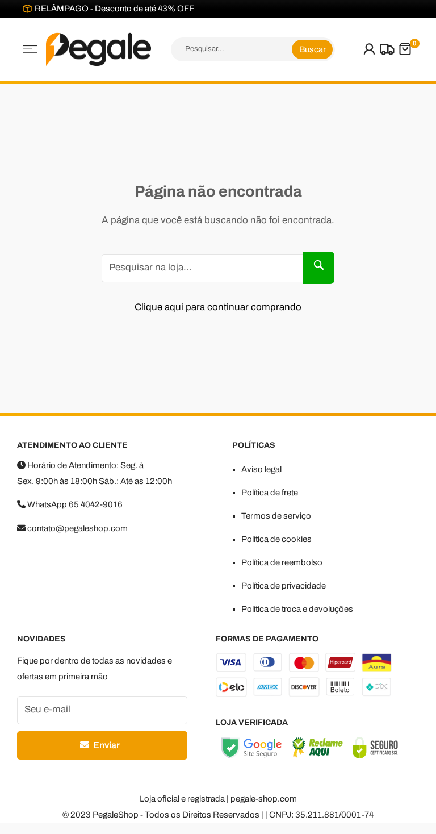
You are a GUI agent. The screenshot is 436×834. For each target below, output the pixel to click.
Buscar (312, 49)
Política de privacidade (283, 585)
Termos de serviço (276, 515)
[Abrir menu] (30, 49)
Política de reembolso (281, 562)
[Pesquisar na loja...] (318, 268)
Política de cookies (276, 539)
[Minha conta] (369, 49)
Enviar (105, 745)
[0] (404, 49)
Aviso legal (261, 469)
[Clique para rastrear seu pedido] (386, 49)
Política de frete (269, 492)
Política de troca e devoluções (297, 609)
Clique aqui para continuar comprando (218, 307)
